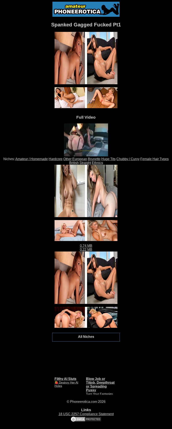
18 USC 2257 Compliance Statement (86, 414)
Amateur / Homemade (31, 159)
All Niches (86, 336)
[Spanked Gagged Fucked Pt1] (86, 155)
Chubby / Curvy (127, 159)
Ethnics (97, 163)
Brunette (94, 159)
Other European (75, 159)
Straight (85, 163)
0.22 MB (86, 249)
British (74, 163)
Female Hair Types (154, 159)
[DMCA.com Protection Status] (86, 421)
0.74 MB (86, 246)
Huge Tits (108, 159)
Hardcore (56, 159)
